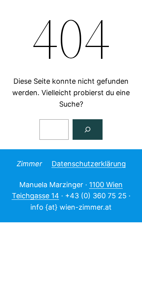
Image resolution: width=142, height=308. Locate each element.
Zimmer (29, 164)
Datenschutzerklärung (89, 164)
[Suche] (88, 129)
